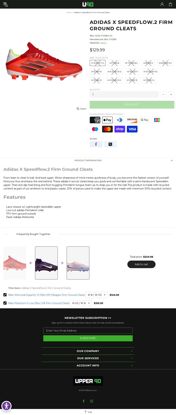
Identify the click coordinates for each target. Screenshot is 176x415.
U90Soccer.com (91, 390)
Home (69, 12)
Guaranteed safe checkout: (107, 114)
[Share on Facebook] (96, 144)
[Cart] (170, 4)
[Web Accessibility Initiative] (6, 406)
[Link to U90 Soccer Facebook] (84, 401)
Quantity (95, 89)
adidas (103, 43)
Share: (93, 138)
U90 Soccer (88, 4)
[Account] (162, 4)
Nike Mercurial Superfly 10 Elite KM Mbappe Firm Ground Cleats (46, 294)
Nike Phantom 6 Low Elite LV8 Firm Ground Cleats (38, 303)
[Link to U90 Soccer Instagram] (91, 401)
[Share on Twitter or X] (110, 144)
